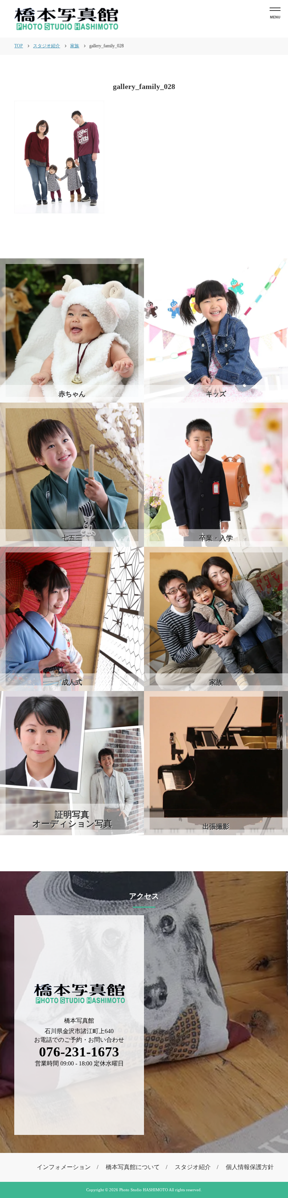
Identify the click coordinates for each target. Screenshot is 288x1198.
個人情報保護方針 (250, 1167)
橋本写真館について (133, 1167)
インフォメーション (64, 1167)
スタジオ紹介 (193, 1167)
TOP (18, 45)
